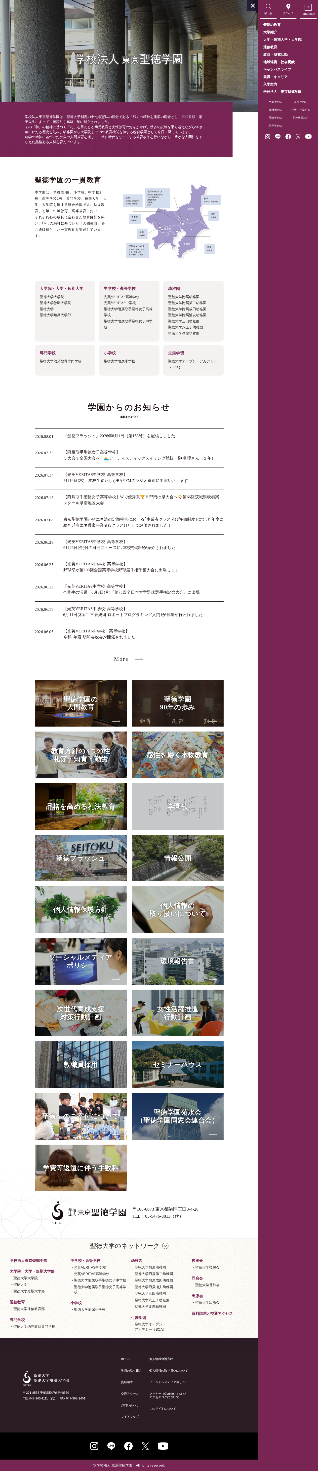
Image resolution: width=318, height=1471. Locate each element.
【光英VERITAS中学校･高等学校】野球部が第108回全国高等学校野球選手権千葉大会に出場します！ (123, 567)
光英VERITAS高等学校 (91, 1274)
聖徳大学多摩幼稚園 (150, 1307)
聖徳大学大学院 (25, 1278)
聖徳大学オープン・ (150, 1326)
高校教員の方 (300, 117)
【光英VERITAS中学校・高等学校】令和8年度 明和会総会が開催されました (99, 634)
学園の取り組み (131, 1370)
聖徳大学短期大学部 (29, 1291)
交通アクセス (130, 1393)
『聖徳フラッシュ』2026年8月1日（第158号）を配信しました (119, 436)
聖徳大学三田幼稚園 (150, 1293)
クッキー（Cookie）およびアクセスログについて (167, 1395)
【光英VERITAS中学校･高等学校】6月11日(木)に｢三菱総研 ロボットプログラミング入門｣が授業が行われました (133, 612)
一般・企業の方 (300, 109)
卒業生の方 (275, 101)
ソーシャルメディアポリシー (168, 1382)
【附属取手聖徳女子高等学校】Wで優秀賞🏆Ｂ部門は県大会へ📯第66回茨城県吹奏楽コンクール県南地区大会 (143, 500)
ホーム (125, 1359)
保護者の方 (275, 109)
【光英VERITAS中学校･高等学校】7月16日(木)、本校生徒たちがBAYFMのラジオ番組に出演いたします (125, 477)
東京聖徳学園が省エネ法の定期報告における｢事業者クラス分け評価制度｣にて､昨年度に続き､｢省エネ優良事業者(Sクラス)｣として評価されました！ (143, 522)
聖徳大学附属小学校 (89, 1310)
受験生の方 (275, 117)
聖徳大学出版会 (207, 1302)
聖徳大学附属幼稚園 (150, 1267)
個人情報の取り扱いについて (168, 1370)
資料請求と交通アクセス (212, 1313)
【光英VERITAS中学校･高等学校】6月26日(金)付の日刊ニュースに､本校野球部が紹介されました (119, 545)
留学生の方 (275, 125)
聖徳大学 (20, 1284)
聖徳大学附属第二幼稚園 (154, 1274)
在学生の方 (301, 101)
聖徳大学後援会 (207, 1267)
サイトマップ (130, 1416)
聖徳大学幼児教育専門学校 (34, 1326)
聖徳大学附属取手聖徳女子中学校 (100, 1280)
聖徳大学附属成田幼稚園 (154, 1280)
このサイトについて (162, 1408)
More (121, 659)
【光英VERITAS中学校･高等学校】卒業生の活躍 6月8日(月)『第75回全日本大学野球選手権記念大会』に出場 (131, 589)
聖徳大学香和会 (207, 1285)
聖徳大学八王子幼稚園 (152, 1300)
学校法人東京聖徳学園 (28, 1260)
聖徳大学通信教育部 (29, 1309)
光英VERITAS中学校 (90, 1267)
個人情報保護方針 (161, 1359)
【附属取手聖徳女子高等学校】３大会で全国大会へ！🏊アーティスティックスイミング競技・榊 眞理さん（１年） (139, 455)
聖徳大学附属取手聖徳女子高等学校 (100, 1289)
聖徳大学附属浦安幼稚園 (154, 1287)
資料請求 (127, 1382)
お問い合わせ (130, 1405)
